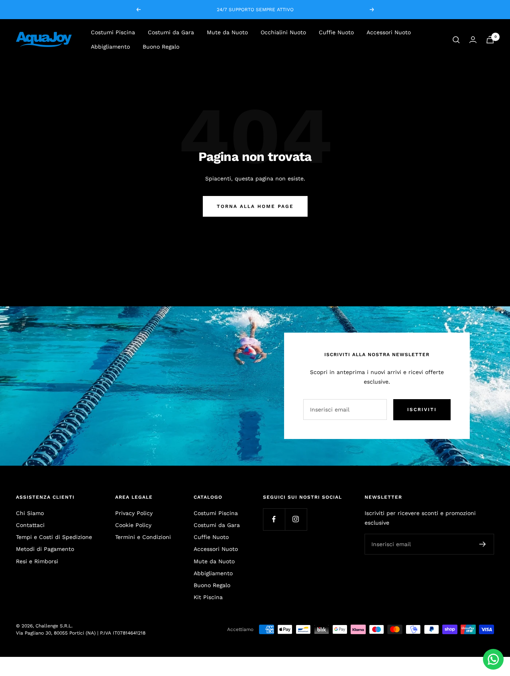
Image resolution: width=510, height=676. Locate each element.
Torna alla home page (255, 206)
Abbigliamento (110, 47)
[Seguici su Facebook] (274, 519)
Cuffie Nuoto (336, 32)
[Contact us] (493, 659)
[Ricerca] (456, 39)
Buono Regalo (161, 47)
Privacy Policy (134, 513)
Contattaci (30, 525)
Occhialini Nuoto (283, 32)
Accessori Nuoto (389, 32)
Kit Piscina (208, 597)
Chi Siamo (30, 513)
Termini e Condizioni (143, 537)
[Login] (473, 39)
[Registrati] (482, 544)
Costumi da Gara (171, 32)
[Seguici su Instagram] (296, 519)
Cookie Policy (133, 525)
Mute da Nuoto (227, 32)
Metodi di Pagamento (45, 549)
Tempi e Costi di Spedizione (54, 537)
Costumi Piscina (113, 32)
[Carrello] (490, 39)
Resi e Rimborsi (37, 561)
